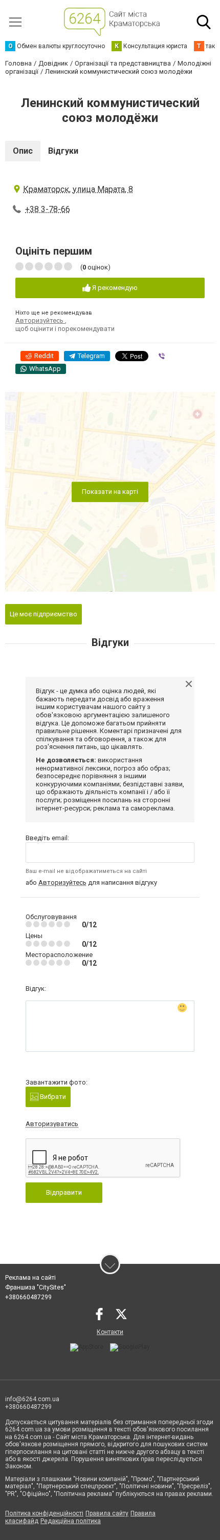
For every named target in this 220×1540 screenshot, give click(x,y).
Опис (23, 151)
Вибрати (52, 1096)
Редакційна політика (70, 1521)
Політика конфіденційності (44, 1513)
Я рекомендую (114, 288)
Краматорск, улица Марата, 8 (78, 189)
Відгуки (63, 151)
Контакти (110, 1332)
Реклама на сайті (30, 1277)
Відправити (64, 1192)
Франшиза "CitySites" (35, 1287)
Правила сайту (106, 1513)
